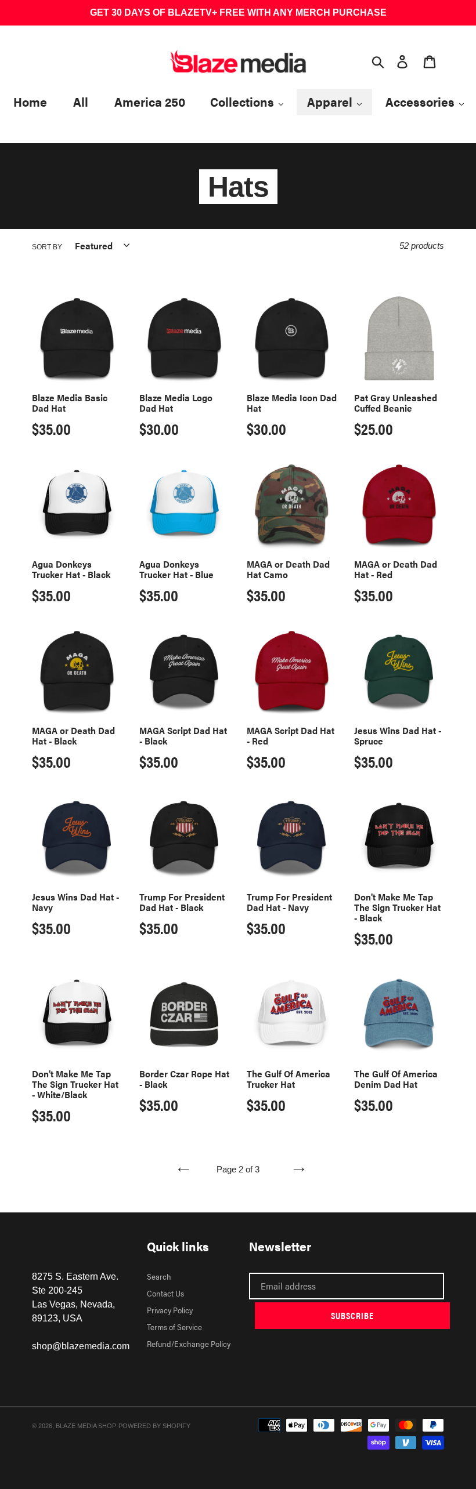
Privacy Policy (170, 1310)
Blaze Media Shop (86, 1425)
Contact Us (165, 1293)
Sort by (47, 247)
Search (159, 1276)
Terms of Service (174, 1326)
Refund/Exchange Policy (188, 1343)
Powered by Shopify (154, 1425)
